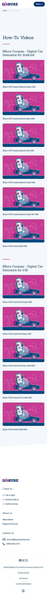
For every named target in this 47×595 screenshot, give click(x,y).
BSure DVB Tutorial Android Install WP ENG (21, 214)
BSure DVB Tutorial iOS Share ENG (17, 334)
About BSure (8, 519)
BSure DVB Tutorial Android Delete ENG (19, 87)
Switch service (11, 504)
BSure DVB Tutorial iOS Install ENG (17, 397)
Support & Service (10, 524)
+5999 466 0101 (13, 544)
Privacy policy (23, 573)
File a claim (10, 495)
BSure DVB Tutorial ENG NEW (15, 246)
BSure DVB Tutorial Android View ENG (18, 150)
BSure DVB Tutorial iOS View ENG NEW (19, 365)
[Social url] (23, 590)
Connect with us (12, 499)
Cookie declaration (23, 584)
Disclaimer (23, 578)
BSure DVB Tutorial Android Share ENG (19, 118)
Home (5, 10)
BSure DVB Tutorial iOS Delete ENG (17, 302)
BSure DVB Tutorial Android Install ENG (19, 182)
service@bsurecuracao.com (18, 539)
